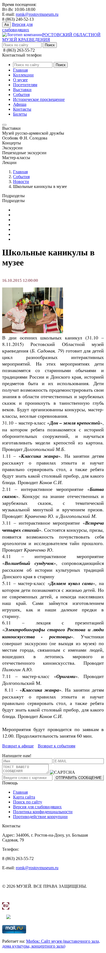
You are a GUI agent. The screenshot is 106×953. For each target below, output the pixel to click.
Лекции (20, 224)
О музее (20, 80)
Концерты (22, 219)
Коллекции (23, 75)
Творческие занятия (31, 239)
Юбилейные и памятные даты (41, 210)
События (21, 94)
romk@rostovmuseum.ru (37, 14)
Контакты (22, 109)
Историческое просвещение (39, 99)
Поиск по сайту (27, 802)
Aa (6, 25)
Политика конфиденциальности (43, 811)
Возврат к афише (18, 746)
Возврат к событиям (56, 746)
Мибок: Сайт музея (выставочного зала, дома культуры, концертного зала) (51, 943)
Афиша (19, 104)
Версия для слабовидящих (37, 807)
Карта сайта (24, 797)
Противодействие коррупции (40, 816)
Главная (20, 70)
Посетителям (25, 84)
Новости (21, 181)
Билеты (20, 114)
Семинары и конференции (37, 234)
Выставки (22, 89)
